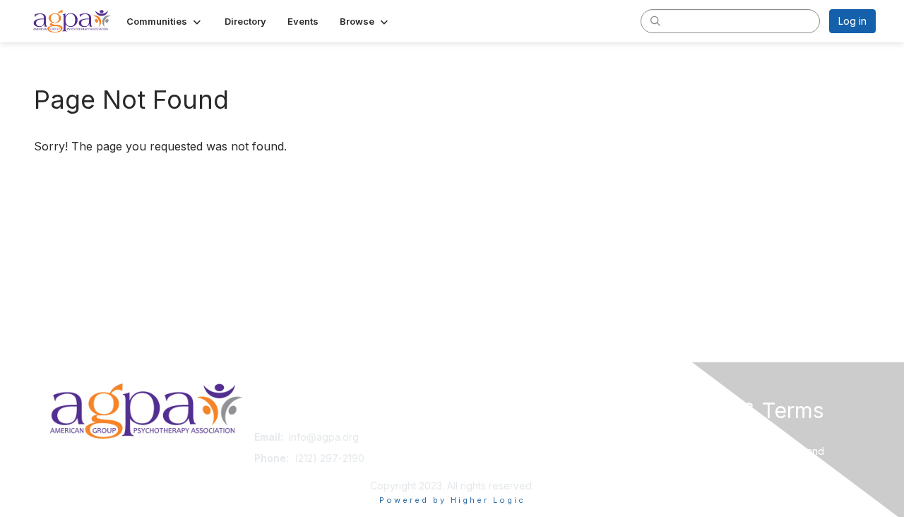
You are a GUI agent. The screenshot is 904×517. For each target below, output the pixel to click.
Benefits (477, 451)
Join (467, 437)
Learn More (484, 464)
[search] (655, 20)
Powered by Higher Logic (452, 500)
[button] (165, 21)
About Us (683, 437)
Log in (852, 21)
